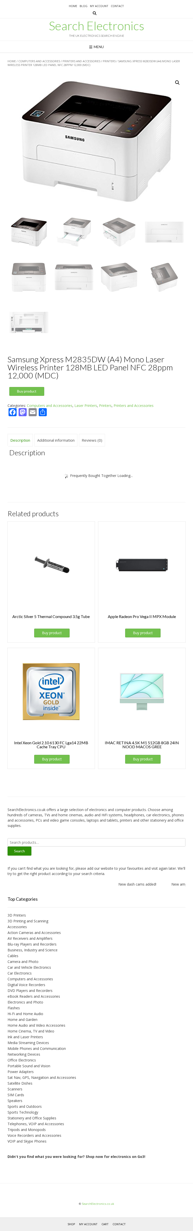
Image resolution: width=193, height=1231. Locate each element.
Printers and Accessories (81, 61)
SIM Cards (16, 1094)
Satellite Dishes (20, 1083)
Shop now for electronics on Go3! (115, 1156)
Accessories (17, 926)
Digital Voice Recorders (26, 984)
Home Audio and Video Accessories (36, 1025)
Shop (71, 1224)
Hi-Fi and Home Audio (25, 1013)
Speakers (15, 1100)
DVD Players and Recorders (30, 990)
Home (73, 6)
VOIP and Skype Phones (27, 1141)
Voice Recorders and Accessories (34, 1135)
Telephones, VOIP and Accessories (36, 1123)
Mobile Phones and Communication (37, 1048)
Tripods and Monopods (27, 1129)
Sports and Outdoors (25, 1106)
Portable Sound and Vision (29, 1065)
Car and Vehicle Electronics (29, 967)
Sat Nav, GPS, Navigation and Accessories (42, 1077)
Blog (83, 6)
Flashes (14, 1008)
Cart (105, 1224)
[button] (177, 82)
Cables (13, 955)
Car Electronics (20, 973)
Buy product (26, 391)
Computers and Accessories (39, 61)
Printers (109, 61)
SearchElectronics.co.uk (98, 1204)
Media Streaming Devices (28, 1042)
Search (19, 851)
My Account (99, 6)
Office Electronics (22, 1060)
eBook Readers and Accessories (34, 996)
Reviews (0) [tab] (92, 440)
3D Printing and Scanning (28, 921)
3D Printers (17, 915)
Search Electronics (96, 26)
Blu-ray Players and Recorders (32, 944)
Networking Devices (24, 1054)
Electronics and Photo (25, 1002)
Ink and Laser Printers (25, 1036)
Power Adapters (21, 1071)
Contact (117, 6)
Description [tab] (20, 440)
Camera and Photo (23, 961)
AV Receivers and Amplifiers (30, 938)
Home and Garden (22, 1019)
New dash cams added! (133, 884)
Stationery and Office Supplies (32, 1118)
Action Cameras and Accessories (34, 932)
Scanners (15, 1089)
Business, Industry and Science (33, 950)
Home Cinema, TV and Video (31, 1031)
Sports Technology (23, 1112)
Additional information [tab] (56, 440)
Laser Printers (85, 405)
